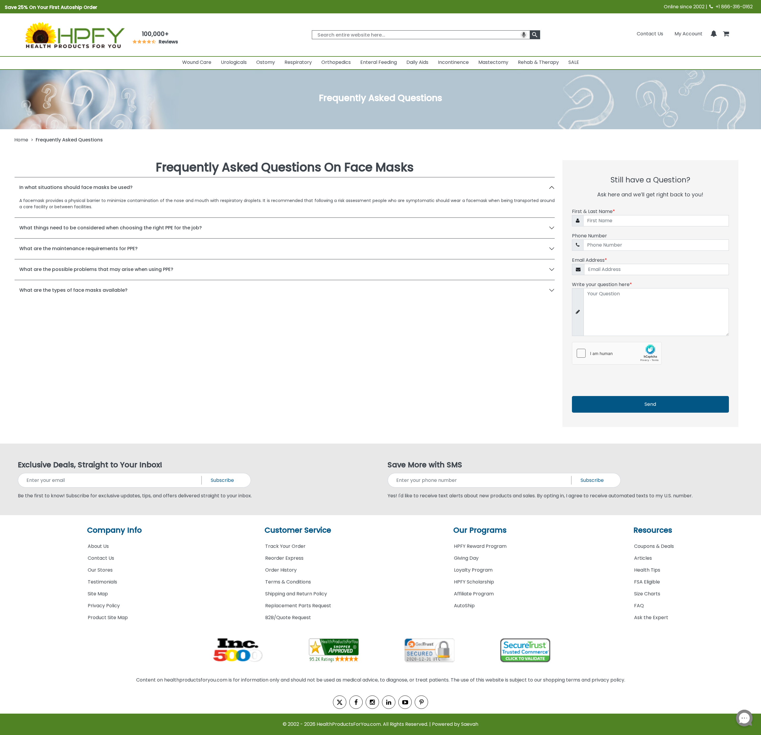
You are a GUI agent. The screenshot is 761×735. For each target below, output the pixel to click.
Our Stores (100, 570)
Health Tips (647, 570)
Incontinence (453, 62)
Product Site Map (108, 617)
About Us (98, 546)
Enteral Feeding (378, 62)
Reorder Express (284, 558)
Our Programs (480, 530)
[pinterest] (421, 702)
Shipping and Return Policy (296, 593)
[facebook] (356, 702)
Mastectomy (493, 62)
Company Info (114, 530)
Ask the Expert (651, 617)
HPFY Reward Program (480, 546)
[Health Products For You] (74, 35)
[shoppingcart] (726, 33)
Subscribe (222, 480)
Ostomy (265, 62)
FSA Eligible (647, 581)
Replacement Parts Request (298, 605)
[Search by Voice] (523, 34)
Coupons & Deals (654, 546)
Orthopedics (336, 62)
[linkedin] (388, 702)
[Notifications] (713, 33)
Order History (281, 570)
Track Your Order (285, 546)
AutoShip (464, 605)
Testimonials (102, 581)
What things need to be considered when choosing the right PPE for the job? (110, 227)
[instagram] (372, 702)
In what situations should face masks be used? (76, 187)
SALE (573, 62)
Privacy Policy (104, 605)
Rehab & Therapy (538, 62)
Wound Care (196, 62)
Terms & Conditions (288, 581)
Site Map (98, 593)
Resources (652, 530)
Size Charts (647, 593)
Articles (643, 558)
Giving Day (466, 558)
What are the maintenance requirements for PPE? (78, 248)
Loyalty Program (473, 570)
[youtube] (405, 702)
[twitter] (339, 702)
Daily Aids (417, 62)
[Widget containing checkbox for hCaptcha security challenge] (617, 353)
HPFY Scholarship (474, 581)
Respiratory (298, 62)
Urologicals (234, 62)
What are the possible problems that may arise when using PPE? (96, 269)
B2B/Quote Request (288, 617)
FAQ (639, 605)
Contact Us (650, 33)
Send (650, 404)
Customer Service (298, 530)
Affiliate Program (474, 593)
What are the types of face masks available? (73, 290)
